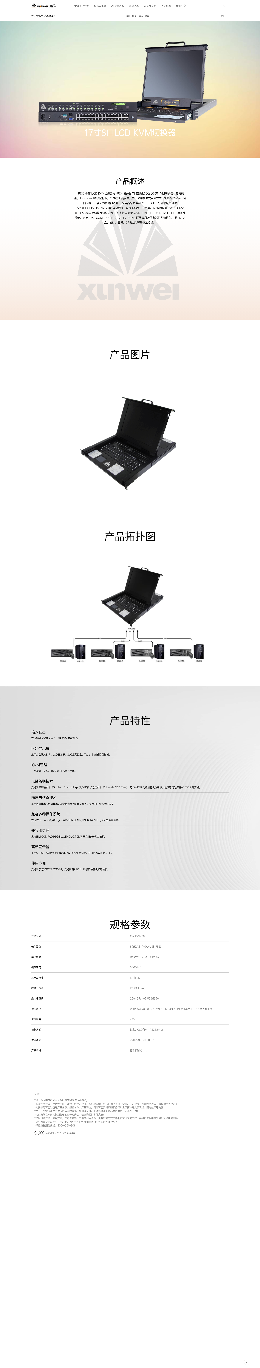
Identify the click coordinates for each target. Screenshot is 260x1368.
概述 (128, 16)
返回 (222, 16)
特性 (141, 16)
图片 (134, 16)
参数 (147, 16)
